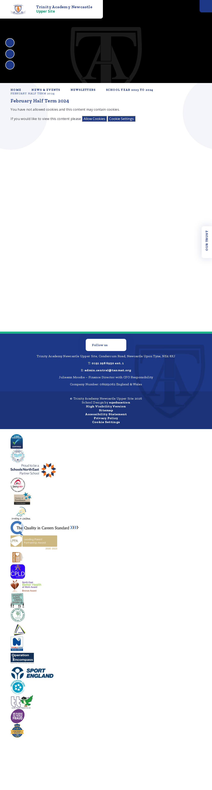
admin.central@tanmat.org (107, 370)
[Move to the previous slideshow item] (9, 42)
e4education (119, 402)
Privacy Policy (106, 418)
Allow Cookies (94, 118)
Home (16, 90)
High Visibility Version (106, 406)
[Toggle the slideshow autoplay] (9, 65)
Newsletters (83, 90)
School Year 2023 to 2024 (129, 90)
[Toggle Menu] (206, 6)
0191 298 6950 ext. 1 (108, 363)
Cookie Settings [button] (106, 422)
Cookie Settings (121, 118)
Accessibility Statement (106, 414)
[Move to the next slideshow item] (9, 53)
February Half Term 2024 (33, 93)
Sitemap (106, 410)
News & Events (45, 90)
